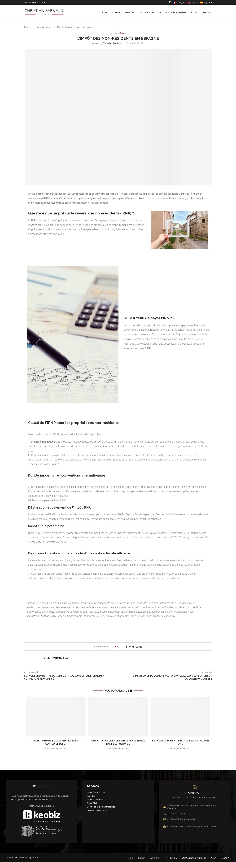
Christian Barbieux (112, 43)
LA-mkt (35, 857)
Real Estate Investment (172, 13)
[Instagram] (170, 2)
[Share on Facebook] (126, 646)
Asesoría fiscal (43, 27)
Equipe (116, 13)
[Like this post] (120, 646)
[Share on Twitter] (130, 646)
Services (130, 13)
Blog (194, 13)
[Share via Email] (141, 646)
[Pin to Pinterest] (133, 646)
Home (104, 13)
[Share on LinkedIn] (137, 646)
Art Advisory (146, 13)
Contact (207, 13)
